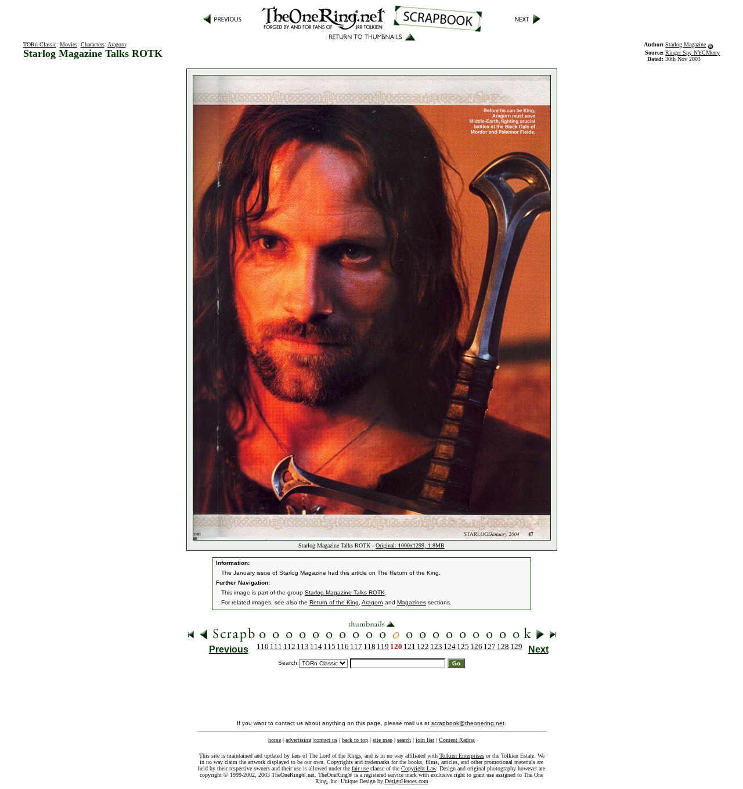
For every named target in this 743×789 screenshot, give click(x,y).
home (274, 740)
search (404, 740)
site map (382, 740)
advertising (298, 740)
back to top (355, 740)
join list (425, 740)
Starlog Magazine (685, 44)
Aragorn (116, 44)
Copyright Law (418, 768)
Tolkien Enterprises (461, 755)
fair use (360, 768)
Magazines (411, 602)
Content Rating (457, 740)
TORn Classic (39, 44)
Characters (92, 44)
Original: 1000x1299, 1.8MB (410, 545)
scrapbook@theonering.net (467, 723)
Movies (68, 44)
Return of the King (334, 602)
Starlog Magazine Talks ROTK (345, 592)
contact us (325, 740)
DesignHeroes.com (406, 781)
